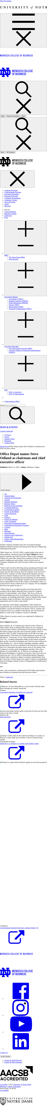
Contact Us (4, 1053)
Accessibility (4, 1090)
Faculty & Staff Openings (13, 1062)
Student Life (8, 537)
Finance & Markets (11, 519)
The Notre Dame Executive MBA (20, 348)
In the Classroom (10, 521)
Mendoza (7, 531)
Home (2, 446)
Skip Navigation (5, 1)
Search (2, 405)
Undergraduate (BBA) (12, 401)
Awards (7, 500)
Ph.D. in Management (16, 394)
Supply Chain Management (13, 539)
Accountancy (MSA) (16, 299)
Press (6, 218)
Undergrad (8, 541)
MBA (6, 255)
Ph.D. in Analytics (15, 392)
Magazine (7, 441)
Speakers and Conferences (13, 535)
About (6, 204)
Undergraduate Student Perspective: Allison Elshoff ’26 (19, 928)
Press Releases (9, 533)
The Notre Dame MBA (17, 257)
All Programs (11, 152)
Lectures (7, 527)
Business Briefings (10, 502)
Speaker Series (9, 439)
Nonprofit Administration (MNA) (20, 309)
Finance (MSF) (14, 305)
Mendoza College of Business (10, 1086)
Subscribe (9, 431)
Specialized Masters (11, 297)
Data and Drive (5, 717)
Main (6, 529)
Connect (3, 431)
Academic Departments (12, 198)
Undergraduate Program (12, 192)
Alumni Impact (9, 496)
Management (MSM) (16, 307)
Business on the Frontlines (13, 506)
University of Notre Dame (22, 1084)
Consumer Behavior (11, 508)
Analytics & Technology (12, 498)
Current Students (10, 212)
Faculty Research (10, 513)
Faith (6, 515)
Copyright (3, 1084)
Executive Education (11, 194)
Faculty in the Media (11, 512)
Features (7, 517)
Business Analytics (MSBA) (18, 301)
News (7, 446)
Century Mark (9, 443)
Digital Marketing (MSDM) (18, 303)
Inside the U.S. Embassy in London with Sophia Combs (19, 743)
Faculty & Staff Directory (13, 1060)
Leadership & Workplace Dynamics (16, 525)
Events (6, 437)
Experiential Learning (11, 510)
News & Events (9, 202)
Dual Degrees (13, 259)
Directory (7, 206)
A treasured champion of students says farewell (16, 692)
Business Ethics (9, 504)
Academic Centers (10, 200)
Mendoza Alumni (10, 214)
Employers (8, 216)
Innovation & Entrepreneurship (15, 523)
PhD (6, 390)
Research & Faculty (11, 196)
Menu (2, 152)
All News (7, 435)
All (5, 494)
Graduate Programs (11, 190)
